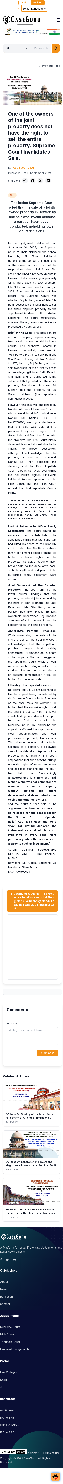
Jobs (3, 1387)
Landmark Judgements (14, 1349)
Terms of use (51, 1453)
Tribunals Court (10, 1342)
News (3, 1289)
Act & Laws (7, 1410)
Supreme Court (10, 1327)
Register (38, 2)
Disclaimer (32, 1453)
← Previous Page (49, 65)
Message (12, 1023)
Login (24, 2)
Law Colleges (8, 1372)
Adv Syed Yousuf (24, 167)
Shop (3, 1379)
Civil (12, 195)
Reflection (6, 1296)
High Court (7, 1334)
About (4, 1281)
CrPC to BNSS (9, 1425)
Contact (5, 1304)
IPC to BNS (7, 1417)
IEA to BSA (7, 1432)
